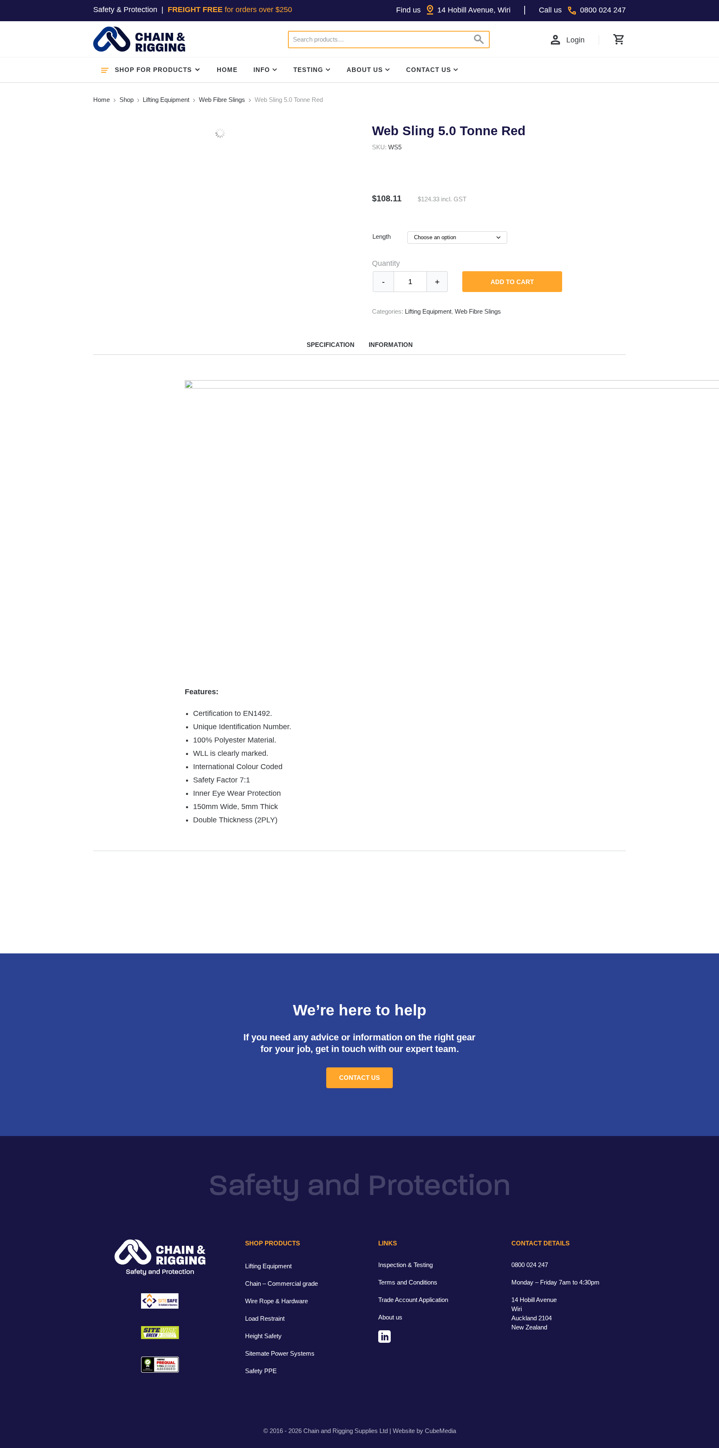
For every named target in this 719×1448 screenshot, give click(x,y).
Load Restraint (265, 1318)
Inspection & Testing (405, 1264)
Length (381, 236)
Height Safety (263, 1335)
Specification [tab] (331, 344)
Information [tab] (391, 344)
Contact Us (428, 69)
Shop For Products (153, 69)
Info (261, 69)
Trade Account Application (413, 1299)
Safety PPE (261, 1370)
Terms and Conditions (407, 1282)
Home (227, 69)
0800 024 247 (529, 1264)
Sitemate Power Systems (280, 1353)
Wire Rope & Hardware (276, 1300)
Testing (308, 69)
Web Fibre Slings (222, 99)
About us (390, 1317)
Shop (126, 99)
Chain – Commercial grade (281, 1283)
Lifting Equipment (166, 99)
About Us (365, 69)
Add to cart (512, 281)
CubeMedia (440, 1430)
